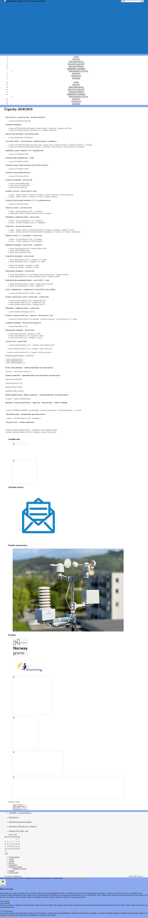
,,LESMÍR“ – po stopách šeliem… (20, 813)
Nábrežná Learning (76, 69)
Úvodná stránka (14, 857)
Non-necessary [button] (5, 909)
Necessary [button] (3, 899)
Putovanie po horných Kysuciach (20, 822)
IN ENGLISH (76, 76)
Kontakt (76, 73)
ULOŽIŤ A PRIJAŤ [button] (7, 917)
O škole (11, 859)
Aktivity (76, 59)
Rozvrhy (12, 863)
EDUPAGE (76, 78)
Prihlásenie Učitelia (19, 869)
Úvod (76, 57)
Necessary (6, 901)
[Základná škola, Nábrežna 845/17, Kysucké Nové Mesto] (24, 1)
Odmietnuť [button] (73, 878)
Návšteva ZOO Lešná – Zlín (18, 831)
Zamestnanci (13, 865)
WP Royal (17, 876)
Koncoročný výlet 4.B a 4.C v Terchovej (23, 826)
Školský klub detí (76, 64)
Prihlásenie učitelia (78, 71)
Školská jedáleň (76, 66)
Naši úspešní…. (14, 817)
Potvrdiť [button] (66, 878)
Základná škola (76, 61)
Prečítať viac (81, 878)
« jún (6, 853)
